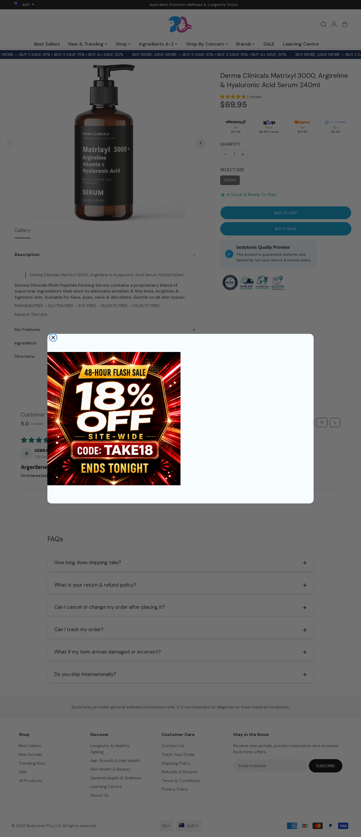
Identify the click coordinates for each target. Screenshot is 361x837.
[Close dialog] (53, 337)
